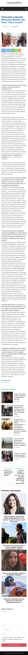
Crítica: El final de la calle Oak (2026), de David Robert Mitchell (20, 396)
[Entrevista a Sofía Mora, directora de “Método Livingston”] (14, 560)
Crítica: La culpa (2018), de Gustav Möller (8, 472)
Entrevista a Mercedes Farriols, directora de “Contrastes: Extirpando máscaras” (14, 600)
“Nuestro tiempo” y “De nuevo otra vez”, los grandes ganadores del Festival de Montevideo (19, 477)
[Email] (12, 50)
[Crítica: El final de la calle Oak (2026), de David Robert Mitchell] (7, 397)
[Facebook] (3, 50)
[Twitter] (6, 50)
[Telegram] (9, 50)
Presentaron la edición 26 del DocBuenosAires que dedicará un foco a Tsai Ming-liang (19, 410)
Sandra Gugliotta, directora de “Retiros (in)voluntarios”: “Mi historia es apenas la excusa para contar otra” (14, 519)
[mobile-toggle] (2, 9)
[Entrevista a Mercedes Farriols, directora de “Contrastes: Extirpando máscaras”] (14, 586)
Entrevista (15, 26)
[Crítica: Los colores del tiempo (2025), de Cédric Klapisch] (7, 456)
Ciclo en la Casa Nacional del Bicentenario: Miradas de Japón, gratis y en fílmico (19, 442)
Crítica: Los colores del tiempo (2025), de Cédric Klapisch (20, 455)
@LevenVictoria (5, 382)
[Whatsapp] (16, 50)
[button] (26, 9)
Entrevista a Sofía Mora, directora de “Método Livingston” (14, 574)
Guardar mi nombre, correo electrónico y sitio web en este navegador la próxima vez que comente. (13, 639)
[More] (19, 50)
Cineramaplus (17, 401)
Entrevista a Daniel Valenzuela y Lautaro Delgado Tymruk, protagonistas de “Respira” (14, 547)
